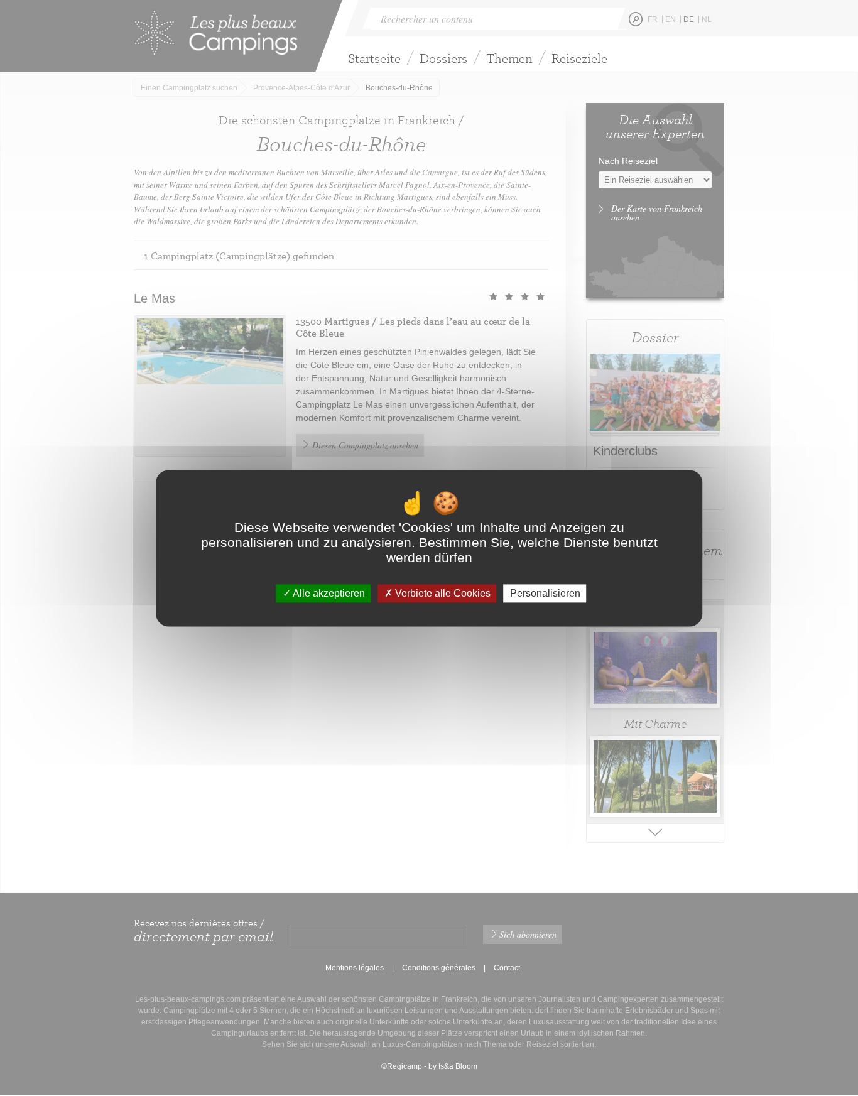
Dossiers (443, 58)
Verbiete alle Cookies (442, 593)
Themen (509, 58)
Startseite (374, 58)
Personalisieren (545, 593)
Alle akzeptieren (328, 593)
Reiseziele (579, 58)
